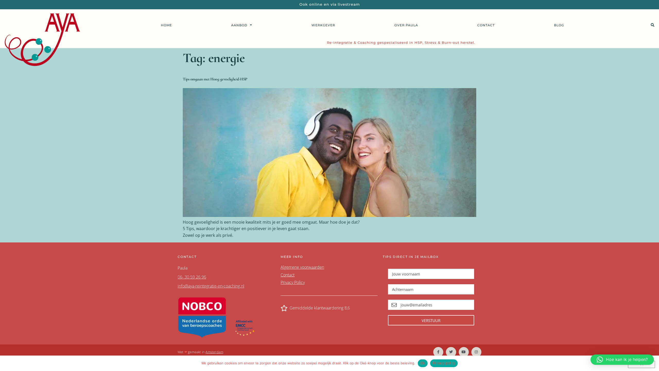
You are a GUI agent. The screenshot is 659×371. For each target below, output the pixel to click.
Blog (559, 25)
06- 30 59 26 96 (192, 277)
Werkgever (323, 25)
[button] (652, 25)
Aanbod (239, 25)
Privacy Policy (293, 282)
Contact (486, 25)
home (166, 25)
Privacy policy (444, 363)
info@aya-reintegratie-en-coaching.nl (211, 286)
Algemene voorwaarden (302, 267)
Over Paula (406, 25)
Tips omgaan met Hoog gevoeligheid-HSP (215, 79)
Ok (422, 363)
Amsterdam (214, 352)
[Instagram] (476, 352)
